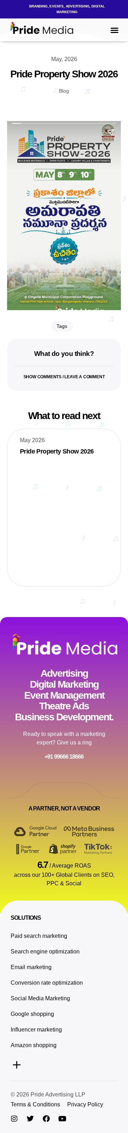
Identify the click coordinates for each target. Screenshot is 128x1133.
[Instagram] (14, 1119)
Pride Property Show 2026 (57, 451)
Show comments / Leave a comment (64, 376)
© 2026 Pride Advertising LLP (48, 1094)
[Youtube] (62, 1119)
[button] (64, 9)
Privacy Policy (85, 1104)
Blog (64, 91)
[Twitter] (30, 1119)
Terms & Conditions (35, 1104)
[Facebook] (46, 1119)
